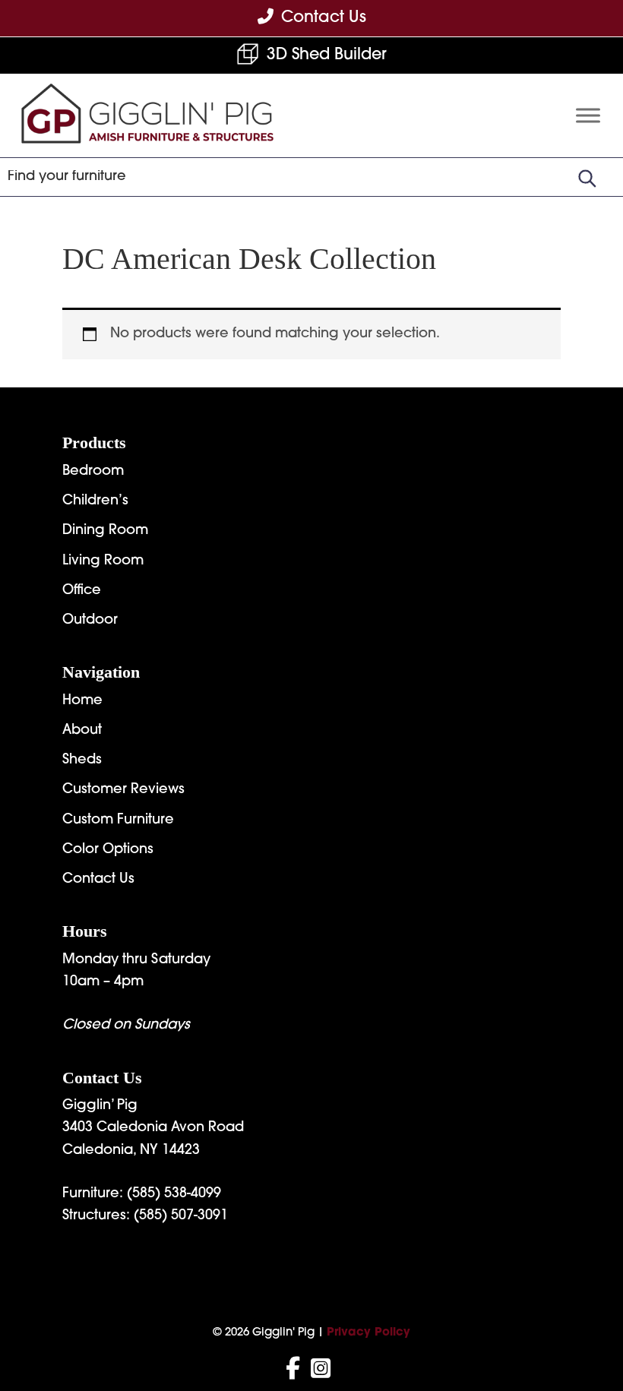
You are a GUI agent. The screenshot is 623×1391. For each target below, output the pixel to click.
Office (81, 591)
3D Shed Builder (327, 55)
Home (82, 701)
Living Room (103, 561)
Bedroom (93, 472)
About (82, 731)
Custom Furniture (118, 820)
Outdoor (90, 621)
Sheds (82, 760)
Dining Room (105, 531)
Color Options (107, 850)
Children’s (95, 501)
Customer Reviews (123, 790)
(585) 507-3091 (181, 1216)
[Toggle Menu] (588, 115)
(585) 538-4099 (174, 1194)
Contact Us (98, 880)
